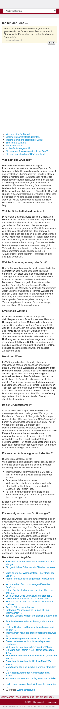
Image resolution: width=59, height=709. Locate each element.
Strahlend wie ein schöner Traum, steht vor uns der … (29, 623)
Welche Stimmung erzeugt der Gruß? (24, 139)
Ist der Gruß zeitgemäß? (18, 148)
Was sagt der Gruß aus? (18, 134)
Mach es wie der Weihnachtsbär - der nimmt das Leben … (30, 574)
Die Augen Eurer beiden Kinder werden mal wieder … (28, 674)
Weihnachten (7, 696)
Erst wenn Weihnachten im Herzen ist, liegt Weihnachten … (27, 611)
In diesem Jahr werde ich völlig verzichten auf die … (31, 680)
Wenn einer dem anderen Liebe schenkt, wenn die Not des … (31, 657)
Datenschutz (39, 701)
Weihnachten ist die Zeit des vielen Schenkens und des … (29, 603)
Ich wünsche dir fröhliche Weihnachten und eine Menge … (30, 563)
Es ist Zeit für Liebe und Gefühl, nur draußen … (29, 595)
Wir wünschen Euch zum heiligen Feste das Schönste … (28, 586)
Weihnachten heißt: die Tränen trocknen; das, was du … (31, 634)
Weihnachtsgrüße (26, 689)
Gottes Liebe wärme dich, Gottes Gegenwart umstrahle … (28, 643)
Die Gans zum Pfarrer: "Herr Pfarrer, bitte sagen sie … (30, 651)
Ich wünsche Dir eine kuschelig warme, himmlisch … (31, 668)
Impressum (52, 701)
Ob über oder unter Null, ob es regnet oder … (28, 598)
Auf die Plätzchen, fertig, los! (20, 607)
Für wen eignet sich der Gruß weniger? (25, 154)
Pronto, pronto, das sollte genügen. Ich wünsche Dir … (30, 580)
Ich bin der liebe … (45, 696)
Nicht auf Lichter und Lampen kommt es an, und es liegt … (30, 628)
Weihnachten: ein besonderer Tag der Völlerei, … (31, 647)
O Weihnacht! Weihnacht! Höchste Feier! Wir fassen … (28, 663)
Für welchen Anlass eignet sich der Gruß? (27, 151)
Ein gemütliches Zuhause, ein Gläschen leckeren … (31, 569)
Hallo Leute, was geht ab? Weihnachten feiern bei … (31, 685)
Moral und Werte (14, 145)
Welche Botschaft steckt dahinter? (23, 136)
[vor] (53, 43)
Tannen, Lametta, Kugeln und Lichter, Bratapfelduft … (31, 617)
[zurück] (50, 43)
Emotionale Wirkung (16, 142)
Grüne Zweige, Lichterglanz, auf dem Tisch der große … (29, 591)
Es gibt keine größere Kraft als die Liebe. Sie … (30, 638)
